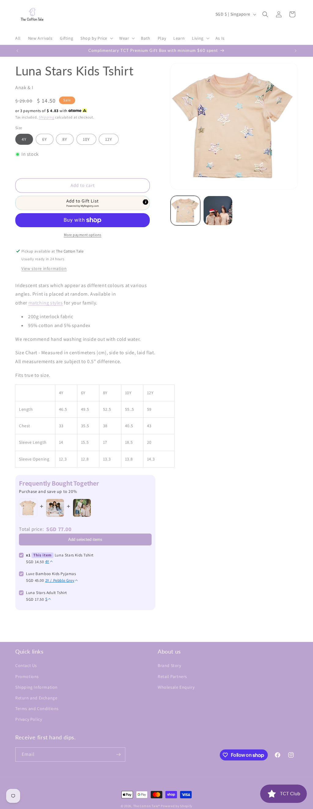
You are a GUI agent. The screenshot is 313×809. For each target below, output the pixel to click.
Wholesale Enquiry (176, 687)
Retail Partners (172, 676)
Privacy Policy (28, 719)
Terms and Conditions (37, 708)
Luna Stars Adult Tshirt (46, 592)
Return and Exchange (36, 698)
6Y (44, 139)
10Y (86, 139)
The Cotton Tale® (146, 806)
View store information (44, 268)
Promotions (27, 676)
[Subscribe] (118, 754)
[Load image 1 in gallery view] (185, 210)
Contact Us (26, 665)
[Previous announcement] (17, 50)
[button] (96, 38)
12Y (108, 139)
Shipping (46, 117)
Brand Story (169, 665)
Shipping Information (36, 687)
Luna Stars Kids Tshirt (74, 555)
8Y (64, 139)
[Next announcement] (295, 50)
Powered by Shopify (176, 806)
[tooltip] (145, 202)
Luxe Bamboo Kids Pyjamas (51, 573)
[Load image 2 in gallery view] (218, 210)
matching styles (45, 303)
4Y (24, 139)
